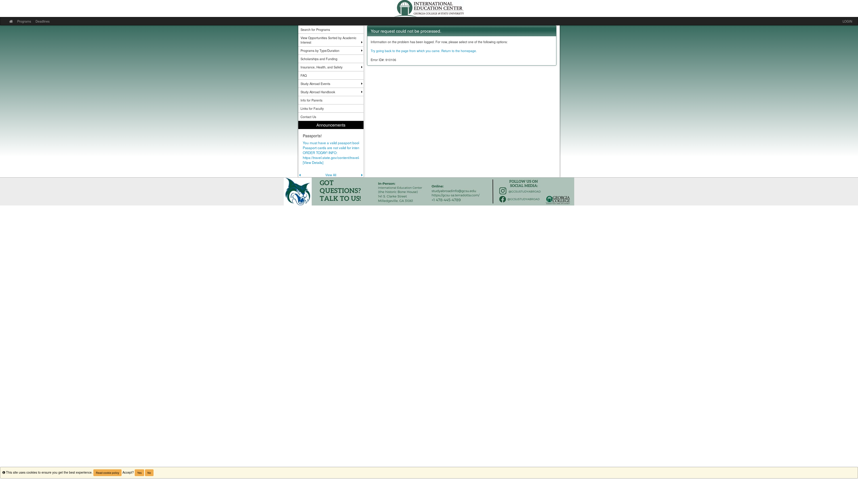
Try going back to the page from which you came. (405, 51)
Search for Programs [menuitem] (315, 29)
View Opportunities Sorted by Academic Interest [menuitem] (328, 40)
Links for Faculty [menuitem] (312, 108)
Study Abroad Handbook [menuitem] (318, 92)
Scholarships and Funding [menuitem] (319, 59)
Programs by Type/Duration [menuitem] (320, 50)
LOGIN (847, 21)
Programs (24, 21)
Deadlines (43, 21)
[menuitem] (331, 149)
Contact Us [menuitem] (308, 116)
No (149, 473)
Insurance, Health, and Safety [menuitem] (322, 67)
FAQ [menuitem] (304, 75)
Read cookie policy (107, 473)
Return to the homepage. (459, 51)
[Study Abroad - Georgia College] (429, 8)
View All (330, 175)
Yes (139, 473)
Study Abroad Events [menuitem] (315, 83)
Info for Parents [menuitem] (311, 100)
